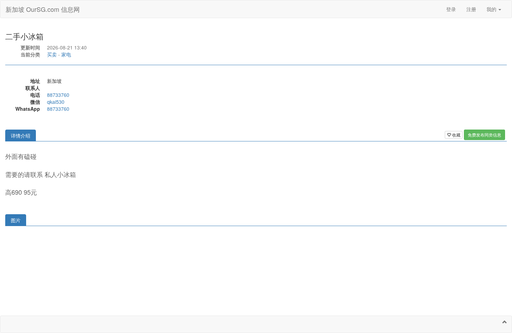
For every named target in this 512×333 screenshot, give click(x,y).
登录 (451, 9)
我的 (492, 9)
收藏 (455, 135)
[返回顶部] (505, 322)
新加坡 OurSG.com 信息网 (43, 9)
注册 (471, 9)
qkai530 (55, 101)
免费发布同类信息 (484, 135)
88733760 (58, 94)
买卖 (52, 54)
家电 (66, 54)
